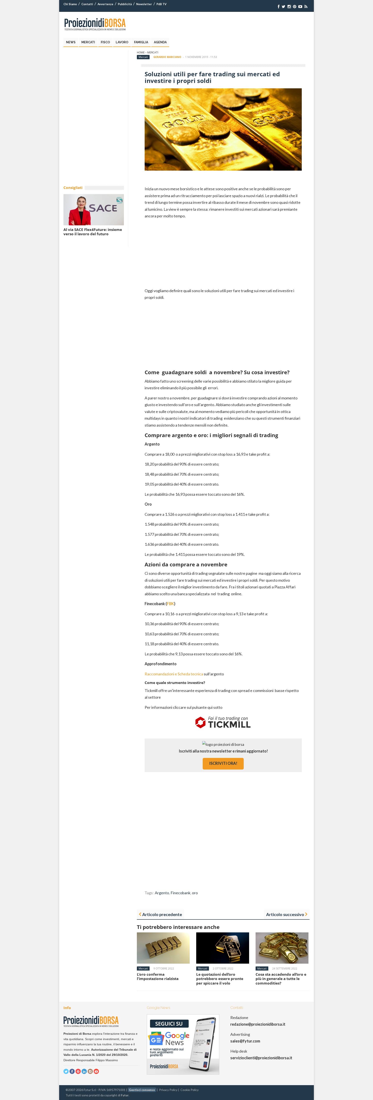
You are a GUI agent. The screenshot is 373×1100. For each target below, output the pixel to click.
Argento (162, 892)
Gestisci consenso (142, 1090)
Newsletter (144, 4)
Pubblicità (125, 4)
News (71, 42)
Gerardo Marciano (167, 57)
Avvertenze (105, 4)
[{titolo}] (279, 7)
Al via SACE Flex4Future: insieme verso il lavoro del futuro (92, 231)
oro (195, 892)
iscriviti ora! (223, 763)
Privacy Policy (168, 1090)
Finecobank (180, 892)
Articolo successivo (285, 914)
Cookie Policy (189, 1090)
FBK (170, 603)
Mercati (88, 42)
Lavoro (122, 42)
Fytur (125, 1095)
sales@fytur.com (245, 1041)
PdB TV (161, 4)
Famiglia (141, 42)
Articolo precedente (162, 914)
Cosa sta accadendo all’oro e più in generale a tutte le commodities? (281, 979)
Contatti (87, 4)
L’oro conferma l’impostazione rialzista (158, 976)
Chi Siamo (70, 4)
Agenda (160, 42)
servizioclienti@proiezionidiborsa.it (261, 1057)
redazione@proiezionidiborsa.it (257, 1024)
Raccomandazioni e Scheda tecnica (174, 674)
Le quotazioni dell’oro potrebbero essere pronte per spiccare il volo (219, 979)
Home (141, 52)
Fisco (105, 42)
